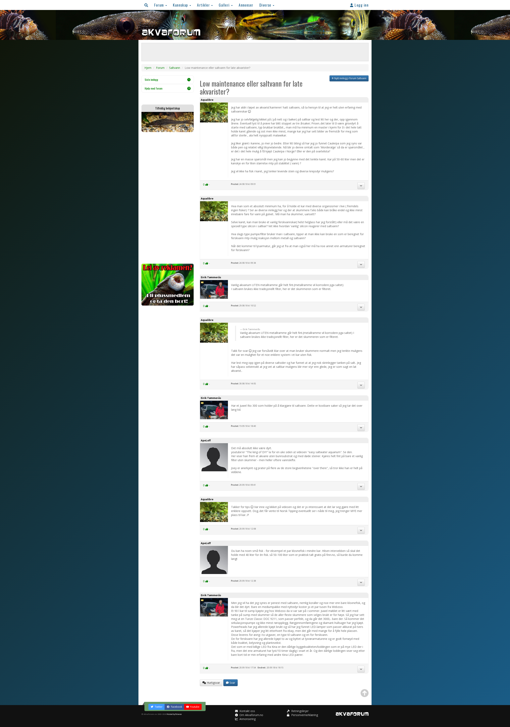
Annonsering (247, 719)
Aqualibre (207, 100)
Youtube (194, 706)
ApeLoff (206, 440)
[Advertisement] (167, 198)
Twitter (158, 706)
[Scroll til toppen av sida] (365, 693)
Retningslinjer (299, 711)
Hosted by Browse (174, 714)
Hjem (147, 68)
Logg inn (361, 5)
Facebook (176, 706)
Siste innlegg (151, 79)
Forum (159, 5)
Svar (232, 683)
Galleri (225, 5)
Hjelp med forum (153, 88)
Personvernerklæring (304, 715)
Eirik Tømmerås (211, 277)
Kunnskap (181, 5)
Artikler (204, 5)
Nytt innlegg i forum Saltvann (350, 78)
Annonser (246, 5)
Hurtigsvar (213, 683)
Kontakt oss (247, 711)
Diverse (266, 5)
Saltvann (174, 68)
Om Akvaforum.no (251, 715)
